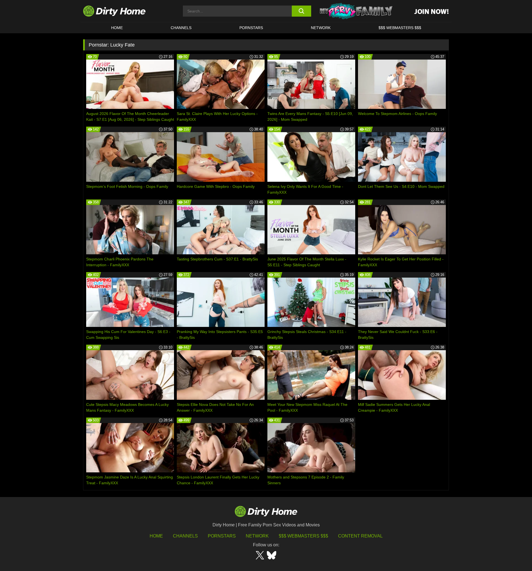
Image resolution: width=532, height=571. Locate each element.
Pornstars (251, 27)
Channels (185, 536)
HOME (117, 27)
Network (321, 27)
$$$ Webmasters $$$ (303, 536)
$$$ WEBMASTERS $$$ (399, 27)
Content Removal (360, 536)
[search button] (301, 11)
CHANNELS (181, 27)
